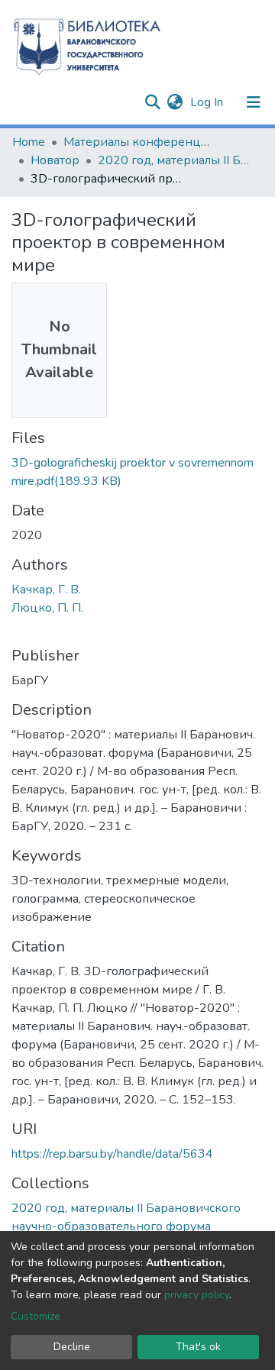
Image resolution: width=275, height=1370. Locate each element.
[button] (174, 102)
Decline (71, 1346)
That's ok (198, 1346)
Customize (35, 1316)
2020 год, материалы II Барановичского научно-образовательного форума (174, 160)
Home (28, 142)
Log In (208, 102)
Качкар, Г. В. (46, 589)
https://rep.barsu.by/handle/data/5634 (112, 1153)
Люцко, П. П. (47, 607)
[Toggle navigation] (253, 102)
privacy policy (196, 1295)
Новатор (55, 160)
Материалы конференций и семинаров (139, 142)
